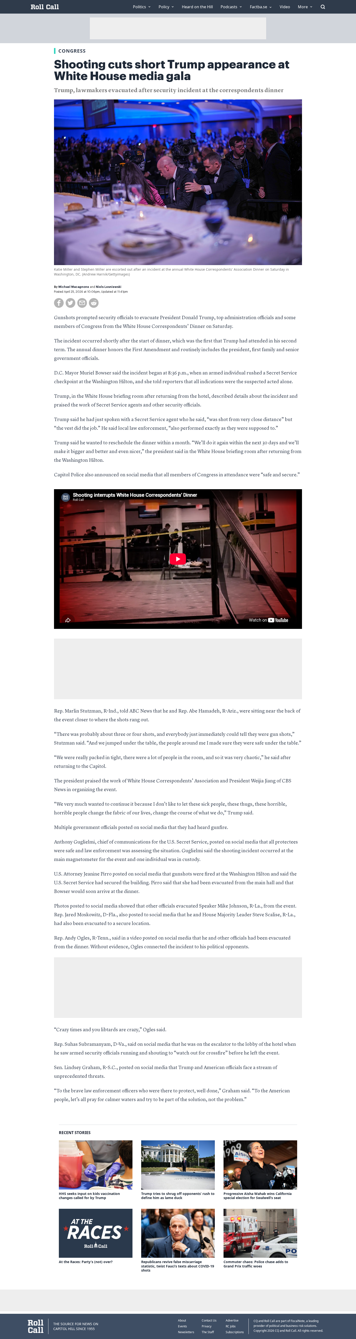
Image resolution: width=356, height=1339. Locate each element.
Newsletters (186, 1332)
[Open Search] (322, 6)
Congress (72, 51)
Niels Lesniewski (108, 286)
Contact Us (209, 1320)
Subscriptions (235, 1332)
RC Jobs (231, 1326)
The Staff (208, 1332)
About (182, 1320)
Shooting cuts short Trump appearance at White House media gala (171, 70)
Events (182, 1326)
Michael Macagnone (73, 286)
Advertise (232, 1320)
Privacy (206, 1326)
